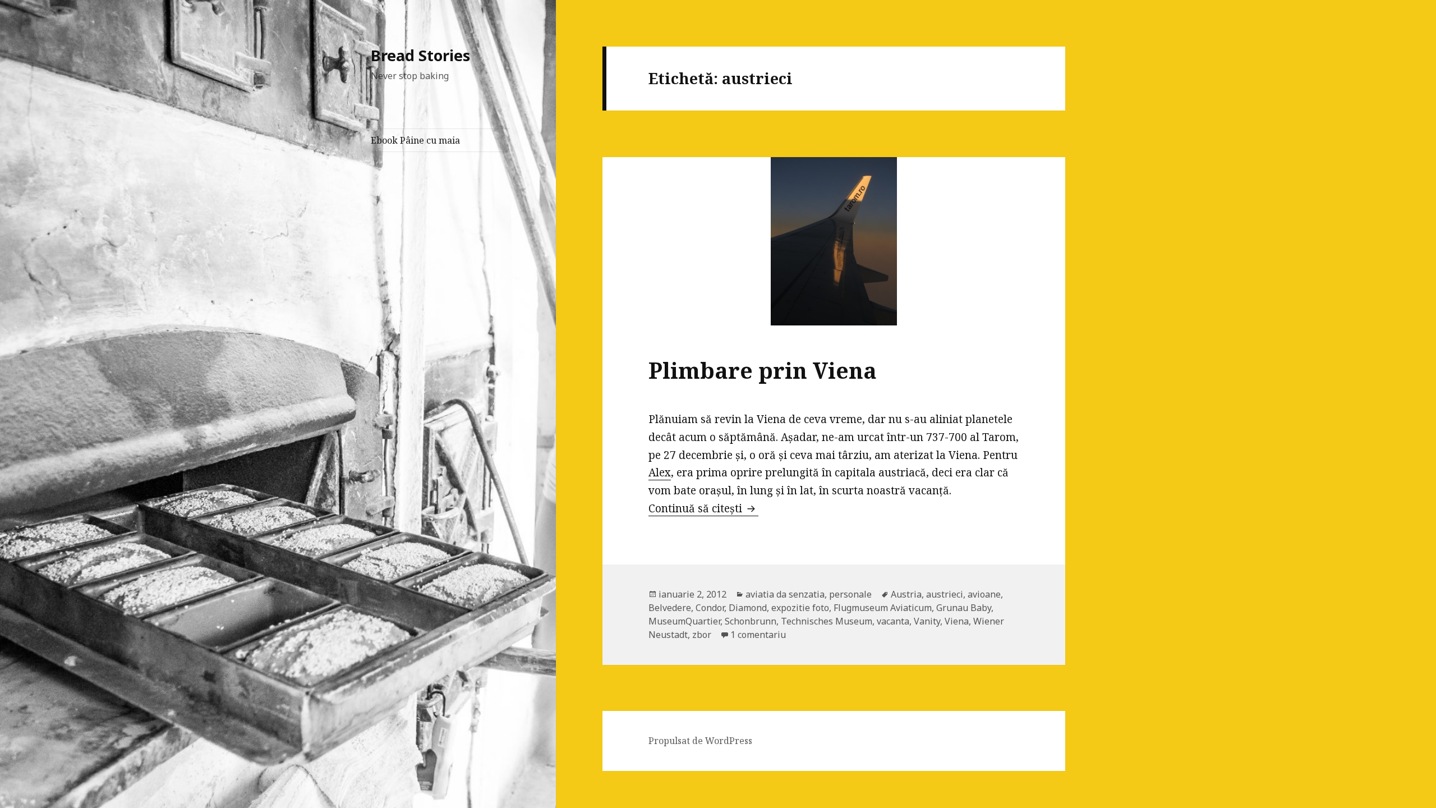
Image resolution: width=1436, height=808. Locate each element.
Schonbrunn (750, 621)
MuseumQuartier (684, 621)
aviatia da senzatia (785, 594)
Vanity (927, 621)
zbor (701, 634)
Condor (710, 608)
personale (850, 594)
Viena (957, 621)
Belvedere (669, 608)
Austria (906, 594)
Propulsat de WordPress (700, 740)
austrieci (944, 594)
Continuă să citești (703, 508)
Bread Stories (420, 55)
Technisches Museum (826, 621)
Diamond (748, 608)
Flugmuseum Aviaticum (883, 608)
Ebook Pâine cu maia (415, 140)
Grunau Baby (963, 608)
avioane (984, 594)
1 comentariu (758, 634)
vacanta (893, 621)
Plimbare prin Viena (762, 370)
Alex (659, 472)
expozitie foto (800, 608)
